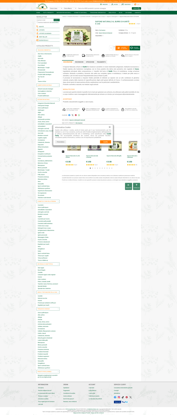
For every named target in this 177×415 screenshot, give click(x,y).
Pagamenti (66, 390)
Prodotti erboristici (73, 16)
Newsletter (117, 393)
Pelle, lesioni (41, 174)
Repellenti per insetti (43, 244)
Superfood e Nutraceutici (45, 190)
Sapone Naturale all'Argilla (114, 156)
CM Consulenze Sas (71, 409)
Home (64, 16)
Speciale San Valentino (44, 288)
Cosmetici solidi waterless (45, 223)
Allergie (40, 117)
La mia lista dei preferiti (95, 399)
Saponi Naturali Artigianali (105, 33)
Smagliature (41, 249)
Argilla (39, 56)
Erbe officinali (41, 60)
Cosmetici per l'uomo (44, 219)
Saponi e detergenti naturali (77, 120)
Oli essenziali (41, 70)
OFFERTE (42, 30)
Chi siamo (41, 387)
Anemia (40, 319)
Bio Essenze (102, 30)
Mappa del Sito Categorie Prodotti (81, 413)
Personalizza (60, 142)
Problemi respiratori (43, 356)
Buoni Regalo (41, 270)
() (138, 4)
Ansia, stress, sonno (43, 121)
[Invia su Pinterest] (76, 115)
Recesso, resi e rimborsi (70, 401)
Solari (39, 251)
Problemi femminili (43, 351)
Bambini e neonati (43, 135)
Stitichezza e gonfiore (44, 188)
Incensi (40, 277)
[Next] (139, 151)
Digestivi (40, 149)
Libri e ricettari (42, 93)
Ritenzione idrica (42, 179)
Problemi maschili (43, 354)
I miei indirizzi (92, 390)
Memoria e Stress (43, 163)
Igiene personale (42, 235)
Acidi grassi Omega (43, 105)
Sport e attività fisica (44, 186)
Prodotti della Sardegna (44, 74)
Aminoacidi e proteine (44, 119)
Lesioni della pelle (43, 340)
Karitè (85, 67)
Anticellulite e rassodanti (45, 124)
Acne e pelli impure (43, 108)
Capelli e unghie (42, 137)
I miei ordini (92, 393)
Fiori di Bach (41, 65)
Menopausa (41, 165)
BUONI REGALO (43, 40)
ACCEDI (116, 4)
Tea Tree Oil (41, 77)
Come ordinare (67, 396)
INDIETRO (128, 188)
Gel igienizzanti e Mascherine (46, 230)
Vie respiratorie (42, 193)
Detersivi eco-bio (42, 298)
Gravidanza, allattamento (45, 161)
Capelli (40, 216)
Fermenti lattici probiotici (45, 156)
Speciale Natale (42, 286)
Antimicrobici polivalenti (44, 324)
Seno (39, 181)
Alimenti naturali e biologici (45, 89)
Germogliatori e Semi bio (45, 91)
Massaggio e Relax (43, 237)
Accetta (105, 142)
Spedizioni (66, 387)
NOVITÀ (41, 26)
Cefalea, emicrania (43, 326)
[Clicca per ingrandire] (77, 50)
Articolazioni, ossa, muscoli (45, 131)
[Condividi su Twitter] (72, 115)
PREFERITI (105, 4)
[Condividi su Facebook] (69, 115)
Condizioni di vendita (69, 393)
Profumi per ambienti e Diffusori (47, 303)
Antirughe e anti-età (43, 128)
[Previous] (63, 151)
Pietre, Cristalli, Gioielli (44, 281)
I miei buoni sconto (94, 396)
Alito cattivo (41, 114)
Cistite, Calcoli (42, 333)
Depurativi (41, 144)
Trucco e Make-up (43, 260)
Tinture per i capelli (43, 255)
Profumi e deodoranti (44, 242)
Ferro (39, 158)
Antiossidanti (41, 126)
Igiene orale (41, 232)
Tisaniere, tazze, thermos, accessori (48, 284)
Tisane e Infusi (42, 81)
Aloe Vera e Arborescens (45, 54)
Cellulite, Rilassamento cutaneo (47, 331)
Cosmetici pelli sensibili (44, 221)
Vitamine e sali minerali (44, 197)
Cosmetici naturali (85, 16)
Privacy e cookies (43, 396)
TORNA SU (137, 188)
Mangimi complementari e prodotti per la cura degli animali (47, 376)
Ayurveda (40, 58)
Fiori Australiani (42, 63)
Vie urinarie (41, 195)
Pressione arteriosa (43, 177)
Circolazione (41, 140)
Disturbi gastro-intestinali (45, 338)
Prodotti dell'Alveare (43, 95)
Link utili (40, 404)
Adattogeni (41, 110)
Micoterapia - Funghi (44, 67)
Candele (40, 272)
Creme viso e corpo (43, 226)
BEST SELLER (43, 37)
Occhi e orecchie (42, 172)
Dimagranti (41, 151)
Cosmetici (40, 205)
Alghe (39, 112)
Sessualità (41, 184)
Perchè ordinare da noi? (45, 390)
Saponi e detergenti (112, 16)
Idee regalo (41, 268)
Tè (38, 79)
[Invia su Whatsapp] (79, 115)
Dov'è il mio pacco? (68, 399)
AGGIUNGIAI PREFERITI (137, 48)
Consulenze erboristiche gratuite (123, 387)
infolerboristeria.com (93, 409)
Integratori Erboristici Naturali (46, 103)
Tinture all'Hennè (42, 258)
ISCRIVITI (56, 20)
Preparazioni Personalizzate (46, 72)
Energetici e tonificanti (44, 154)
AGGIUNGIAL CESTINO (124, 48)
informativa (55, 22)
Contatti (116, 390)
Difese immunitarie (43, 147)
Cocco (137, 69)
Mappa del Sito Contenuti (97, 413)
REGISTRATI (127, 4)
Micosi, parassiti (42, 167)
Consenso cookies (43, 399)
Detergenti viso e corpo (44, 228)
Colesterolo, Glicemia (44, 142)
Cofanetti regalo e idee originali (46, 274)
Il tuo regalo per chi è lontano (46, 401)
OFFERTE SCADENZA (45, 33)
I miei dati (91, 387)
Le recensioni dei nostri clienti (46, 393)
